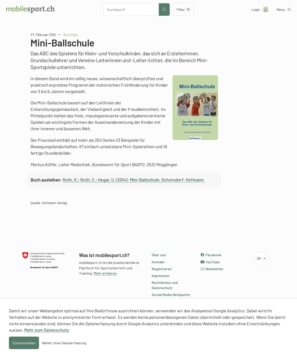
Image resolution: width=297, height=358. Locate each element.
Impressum (160, 275)
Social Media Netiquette (171, 294)
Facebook (213, 255)
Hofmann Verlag (54, 203)
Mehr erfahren (105, 273)
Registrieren (162, 269)
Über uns (159, 255)
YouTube (212, 262)
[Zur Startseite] (30, 9)
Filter (181, 9)
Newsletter (214, 269)
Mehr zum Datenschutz (46, 330)
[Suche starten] (164, 9)
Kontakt (158, 262)
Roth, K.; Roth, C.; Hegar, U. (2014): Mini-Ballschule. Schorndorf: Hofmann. (133, 179)
